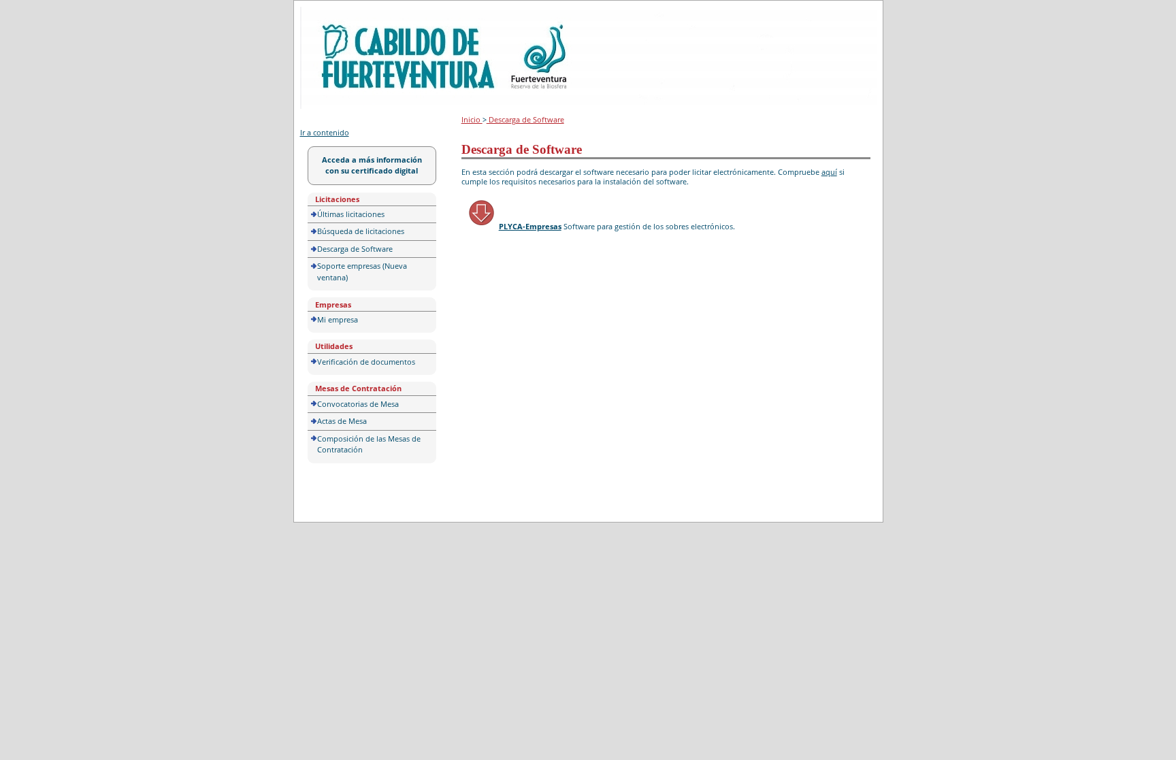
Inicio (472, 119)
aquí (829, 172)
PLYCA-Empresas (530, 226)
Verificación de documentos (366, 362)
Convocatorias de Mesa (358, 404)
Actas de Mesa (342, 421)
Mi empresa (337, 319)
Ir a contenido (324, 132)
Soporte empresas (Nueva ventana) (362, 271)
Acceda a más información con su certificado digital (372, 165)
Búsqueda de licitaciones (360, 231)
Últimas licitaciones (351, 214)
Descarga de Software (355, 249)
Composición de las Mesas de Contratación (369, 444)
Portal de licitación (342, 14)
